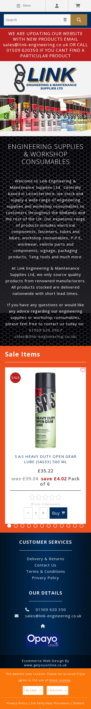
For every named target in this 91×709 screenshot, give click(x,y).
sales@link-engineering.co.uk (45, 336)
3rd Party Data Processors (50, 703)
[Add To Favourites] (82, 370)
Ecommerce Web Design (43, 660)
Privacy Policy (17, 703)
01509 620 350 (44, 330)
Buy (56, 513)
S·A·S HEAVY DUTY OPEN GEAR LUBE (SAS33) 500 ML (45, 470)
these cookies (60, 680)
